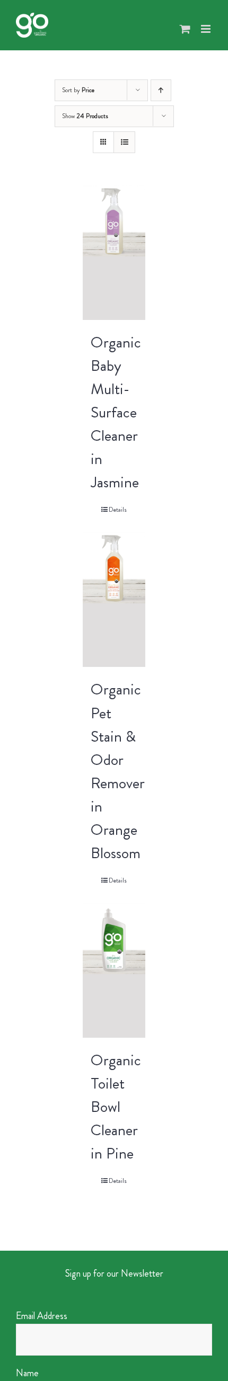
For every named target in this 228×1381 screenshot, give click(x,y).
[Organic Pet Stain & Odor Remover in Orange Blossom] (114, 599)
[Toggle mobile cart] (185, 28)
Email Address (41, 1316)
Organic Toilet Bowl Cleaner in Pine (116, 1106)
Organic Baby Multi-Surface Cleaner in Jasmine (116, 412)
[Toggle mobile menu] (206, 28)
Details (118, 509)
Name (27, 1373)
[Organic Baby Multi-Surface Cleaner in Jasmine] (114, 252)
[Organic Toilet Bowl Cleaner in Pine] (114, 970)
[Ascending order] (161, 90)
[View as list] (124, 142)
